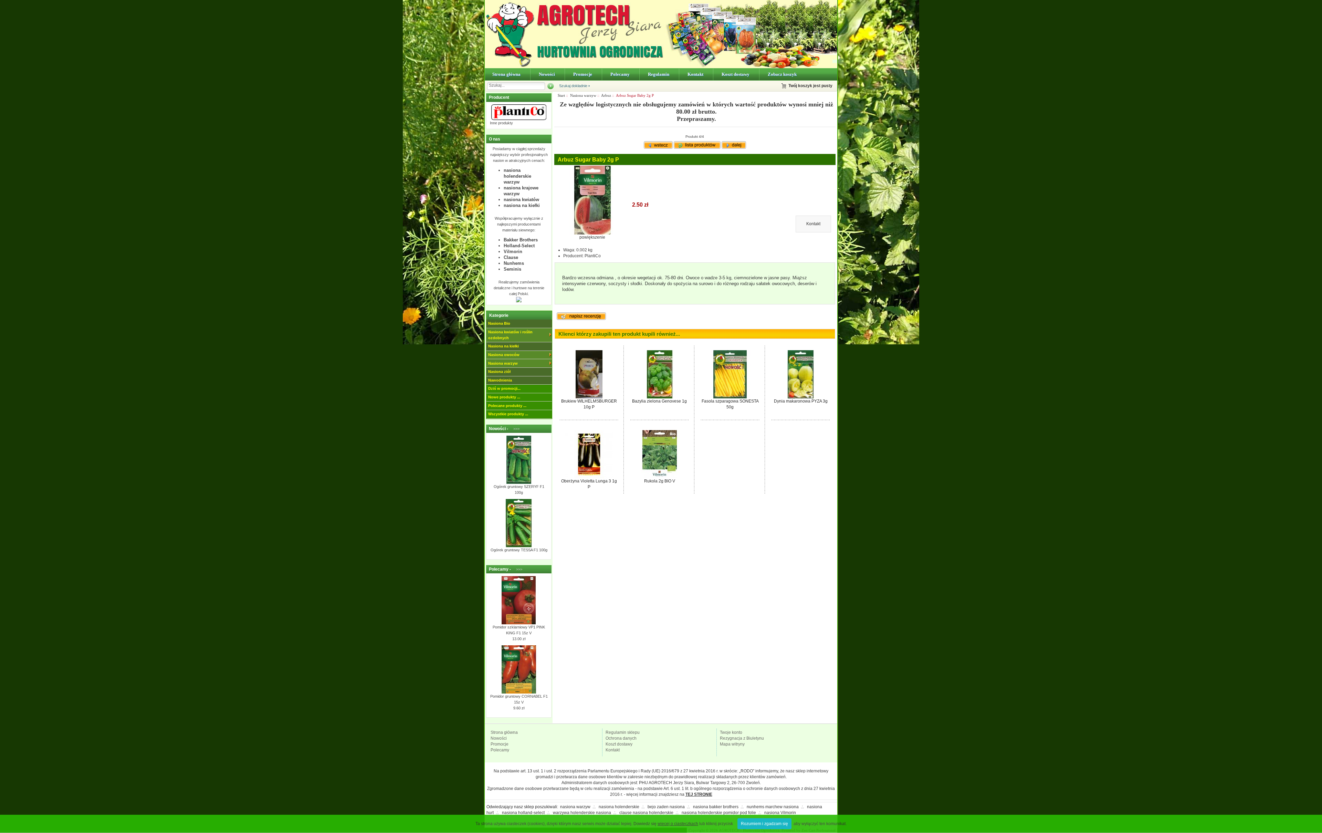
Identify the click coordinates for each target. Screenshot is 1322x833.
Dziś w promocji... (504, 388)
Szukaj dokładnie (573, 86)
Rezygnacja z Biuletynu (742, 738)
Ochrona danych (621, 738)
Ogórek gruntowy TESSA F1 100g (519, 550)
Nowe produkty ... (504, 397)
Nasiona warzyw (503, 363)
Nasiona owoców (504, 355)
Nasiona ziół (499, 371)
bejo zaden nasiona (666, 807)
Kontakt (695, 74)
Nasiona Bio (499, 323)
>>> (514, 429)
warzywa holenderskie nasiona (582, 813)
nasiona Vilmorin (780, 813)
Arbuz (606, 95)
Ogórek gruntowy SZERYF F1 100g (519, 489)
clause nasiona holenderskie (646, 813)
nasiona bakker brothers (715, 807)
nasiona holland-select (523, 813)
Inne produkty (501, 123)
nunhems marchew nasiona (773, 807)
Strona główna (506, 74)
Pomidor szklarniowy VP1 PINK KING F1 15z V (519, 630)
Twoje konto (731, 732)
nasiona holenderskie (619, 807)
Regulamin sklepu (623, 732)
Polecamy (620, 74)
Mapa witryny (732, 744)
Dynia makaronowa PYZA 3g (801, 401)
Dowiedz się (665, 823)
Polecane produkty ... (507, 406)
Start (561, 95)
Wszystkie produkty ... (508, 414)
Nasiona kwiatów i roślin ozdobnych (510, 335)
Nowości (547, 74)
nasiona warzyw (575, 807)
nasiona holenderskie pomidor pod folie (719, 813)
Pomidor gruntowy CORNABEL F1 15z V (519, 699)
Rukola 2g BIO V (659, 481)
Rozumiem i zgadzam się (764, 823)
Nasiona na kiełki (503, 346)
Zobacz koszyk (782, 74)
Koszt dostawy (735, 74)
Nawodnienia (500, 380)
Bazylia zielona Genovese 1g (659, 401)
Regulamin (658, 74)
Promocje (582, 74)
